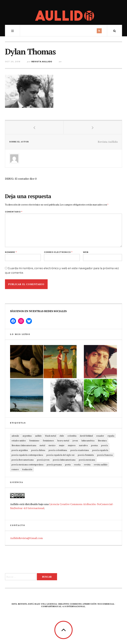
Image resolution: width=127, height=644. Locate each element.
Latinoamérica (87, 440)
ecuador (100, 435)
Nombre (11, 252)
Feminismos (48, 440)
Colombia (71, 435)
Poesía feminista (86, 454)
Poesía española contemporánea (27, 454)
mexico (52, 445)
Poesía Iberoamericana (23, 459)
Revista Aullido (41, 61)
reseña (77, 464)
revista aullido (100, 464)
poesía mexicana (87, 459)
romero (15, 469)
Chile (62, 435)
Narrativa (83, 445)
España (110, 435)
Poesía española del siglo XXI (60, 454)
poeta (68, 464)
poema (94, 445)
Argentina (27, 435)
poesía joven (43, 459)
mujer (61, 445)
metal (42, 445)
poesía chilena (38, 450)
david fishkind (86, 435)
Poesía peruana (54, 464)
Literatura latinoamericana (24, 445)
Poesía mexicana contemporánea (27, 464)
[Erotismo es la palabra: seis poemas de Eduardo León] (100, 361)
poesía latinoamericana (64, 459)
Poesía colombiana (58, 450)
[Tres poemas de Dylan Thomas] (67, 395)
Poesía (104, 445)
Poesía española (100, 450)
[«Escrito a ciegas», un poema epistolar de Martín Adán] (26, 395)
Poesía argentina (20, 450)
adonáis (15, 435)
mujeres (72, 445)
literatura (102, 440)
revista (87, 464)
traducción (27, 469)
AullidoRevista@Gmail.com (26, 538)
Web (85, 252)
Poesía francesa (105, 454)
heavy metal (63, 440)
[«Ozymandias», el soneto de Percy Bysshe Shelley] (26, 361)
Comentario (13, 212)
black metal (50, 435)
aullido (38, 435)
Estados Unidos (19, 440)
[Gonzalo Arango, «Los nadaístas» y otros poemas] (60, 361)
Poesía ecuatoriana (79, 450)
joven (75, 440)
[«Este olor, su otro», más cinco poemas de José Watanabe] (100, 395)
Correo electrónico (58, 252)
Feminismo (34, 440)
